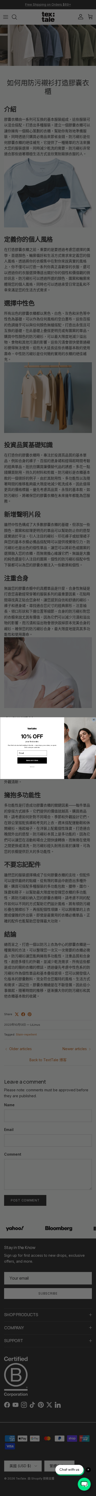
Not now (32, 766)
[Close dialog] (93, 719)
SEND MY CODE (32, 760)
